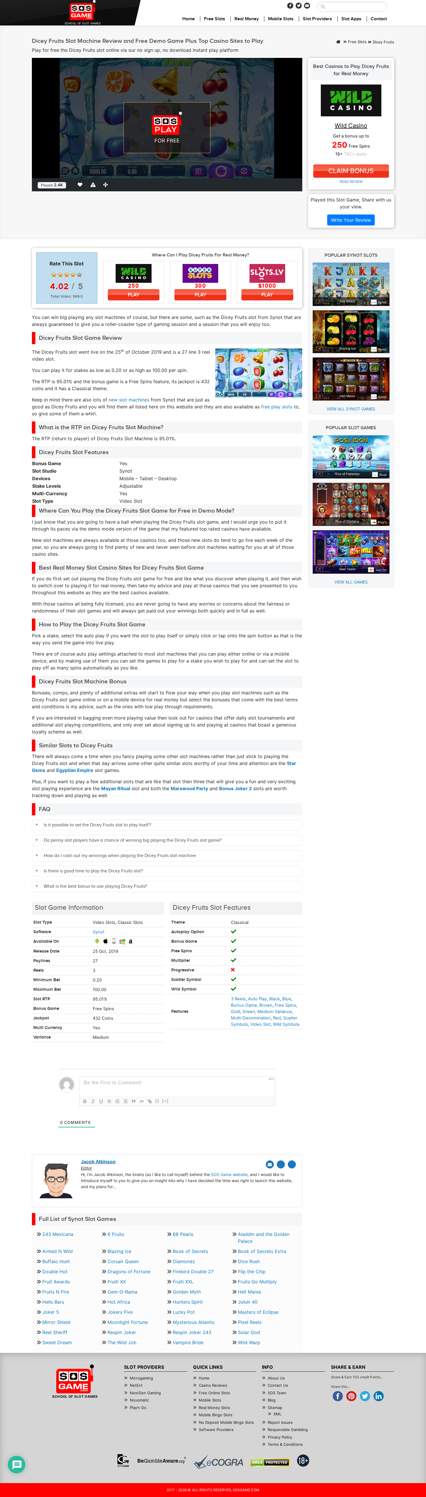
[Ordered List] (117, 1101)
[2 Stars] (60, 274)
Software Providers (216, 1429)
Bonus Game (244, 1005)
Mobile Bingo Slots (215, 1414)
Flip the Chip (252, 1271)
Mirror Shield (56, 1322)
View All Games (351, 581)
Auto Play (257, 998)
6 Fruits (116, 1234)
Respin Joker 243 (192, 1332)
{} (157, 1101)
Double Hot (55, 1271)
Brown (265, 1005)
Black (274, 998)
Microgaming (141, 1378)
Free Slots (214, 19)
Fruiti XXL (183, 1282)
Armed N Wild (57, 1251)
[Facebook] (290, 6)
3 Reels (238, 998)
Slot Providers (317, 19)
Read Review (351, 181)
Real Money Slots (214, 1407)
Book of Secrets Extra (262, 1251)
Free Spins (285, 1005)
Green (249, 1011)
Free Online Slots (214, 1392)
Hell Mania (249, 1292)
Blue (286, 998)
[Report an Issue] (93, 184)
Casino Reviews (213, 1385)
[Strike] (109, 1101)
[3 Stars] (66, 274)
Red (277, 1018)
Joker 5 (50, 1312)
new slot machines (129, 400)
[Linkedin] (292, 1164)
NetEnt (136, 1385)
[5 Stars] (79, 274)
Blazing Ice (119, 1251)
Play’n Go (138, 1407)
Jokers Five (120, 1312)
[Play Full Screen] (106, 184)
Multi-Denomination (251, 1018)
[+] (165, 1101)
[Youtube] (307, 6)
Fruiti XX (117, 1282)
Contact (379, 19)
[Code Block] (142, 1101)
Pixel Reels (249, 1322)
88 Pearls (183, 1234)
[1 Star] (54, 274)
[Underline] (101, 1101)
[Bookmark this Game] (81, 184)
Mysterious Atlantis (193, 1322)
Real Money (246, 19)
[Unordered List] (125, 1101)
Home (188, 19)
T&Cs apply (355, 154)
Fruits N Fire (55, 1292)
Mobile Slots (281, 19)
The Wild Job (122, 1342)
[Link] (150, 1101)
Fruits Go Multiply (257, 1282)
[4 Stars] (73, 274)
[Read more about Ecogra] (218, 1462)
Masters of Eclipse (258, 1312)
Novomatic (139, 1400)
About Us (276, 1378)
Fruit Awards (56, 1282)
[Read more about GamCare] (123, 1460)
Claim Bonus (351, 171)
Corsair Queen (123, 1261)
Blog (272, 1400)
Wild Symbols (286, 1024)
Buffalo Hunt (56, 1261)
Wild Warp (249, 1342)
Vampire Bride (188, 1342)
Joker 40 (248, 1302)
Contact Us (278, 1385)
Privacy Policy (280, 1437)
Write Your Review (351, 220)
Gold (235, 1011)
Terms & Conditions (285, 1444)
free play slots (276, 407)
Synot (98, 932)
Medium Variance (274, 1011)
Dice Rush (249, 1261)
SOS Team (277, 1392)
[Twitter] (299, 6)
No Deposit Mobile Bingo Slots (226, 1422)
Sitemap (275, 1407)
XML (277, 1414)
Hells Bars (53, 1302)
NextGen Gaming (145, 1392)
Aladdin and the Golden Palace (264, 1237)
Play (133, 295)
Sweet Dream (57, 1342)
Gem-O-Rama (122, 1292)
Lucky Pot (184, 1312)
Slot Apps (351, 19)
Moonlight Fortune (128, 1322)
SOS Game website (229, 1174)
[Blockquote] (134, 1101)
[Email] (270, 1164)
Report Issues (280, 1422)
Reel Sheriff (55, 1332)
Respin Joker (122, 1332)
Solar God (249, 1332)
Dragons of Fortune (129, 1271)
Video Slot (260, 1024)
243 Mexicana (57, 1234)
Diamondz (184, 1261)
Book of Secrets (190, 1251)
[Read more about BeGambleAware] (161, 1460)
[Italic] (93, 1101)
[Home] (338, 42)
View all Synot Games (351, 408)
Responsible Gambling (288, 1429)
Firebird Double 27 (193, 1271)
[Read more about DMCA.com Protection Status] (270, 1463)
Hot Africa (119, 1302)
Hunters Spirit (188, 1302)
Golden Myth (187, 1292)
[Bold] (85, 1101)
